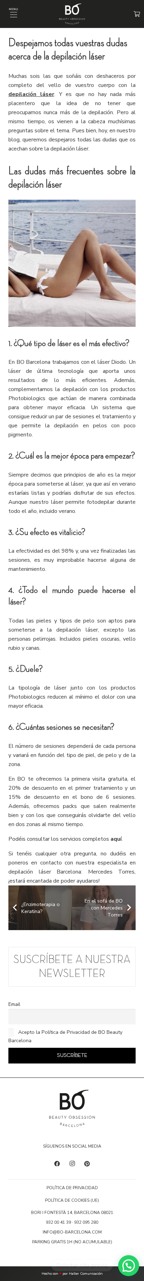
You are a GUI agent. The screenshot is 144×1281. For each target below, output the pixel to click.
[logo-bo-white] (72, 14)
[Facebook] (57, 1164)
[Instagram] (72, 1164)
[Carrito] (137, 14)
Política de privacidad (72, 1188)
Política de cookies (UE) (72, 1200)
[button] (128, 1265)
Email (14, 1004)
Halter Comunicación (86, 1273)
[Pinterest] (87, 1164)
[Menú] (14, 14)
